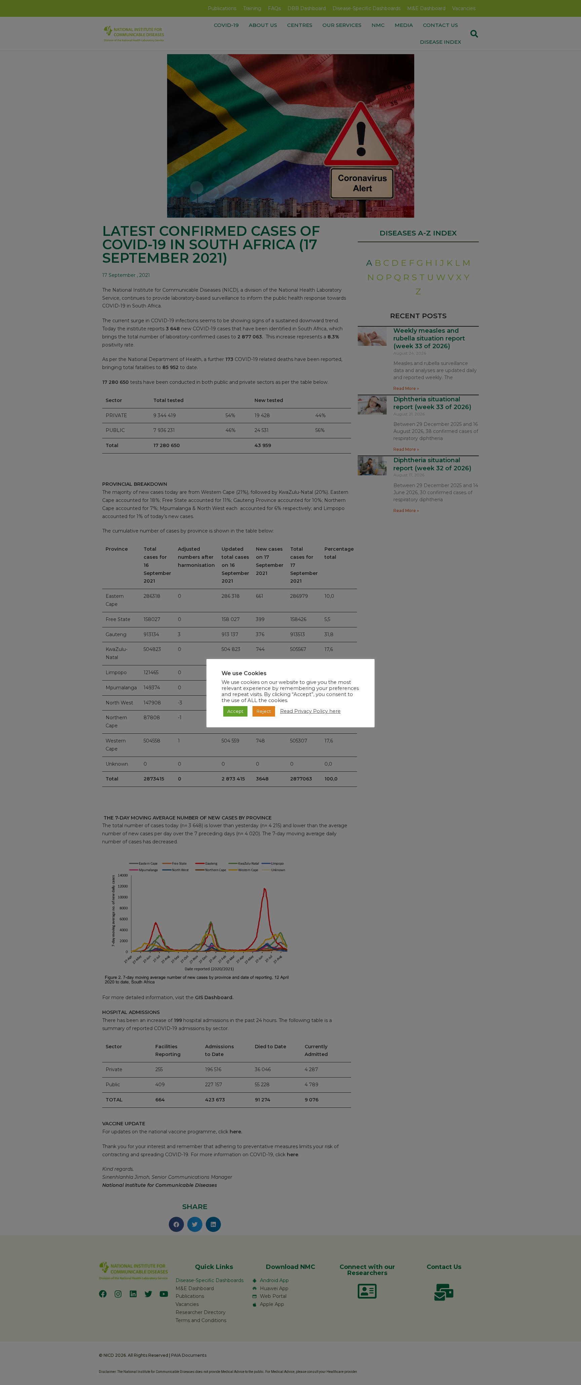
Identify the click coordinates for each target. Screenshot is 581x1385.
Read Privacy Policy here (310, 711)
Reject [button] (264, 711)
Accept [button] (235, 711)
